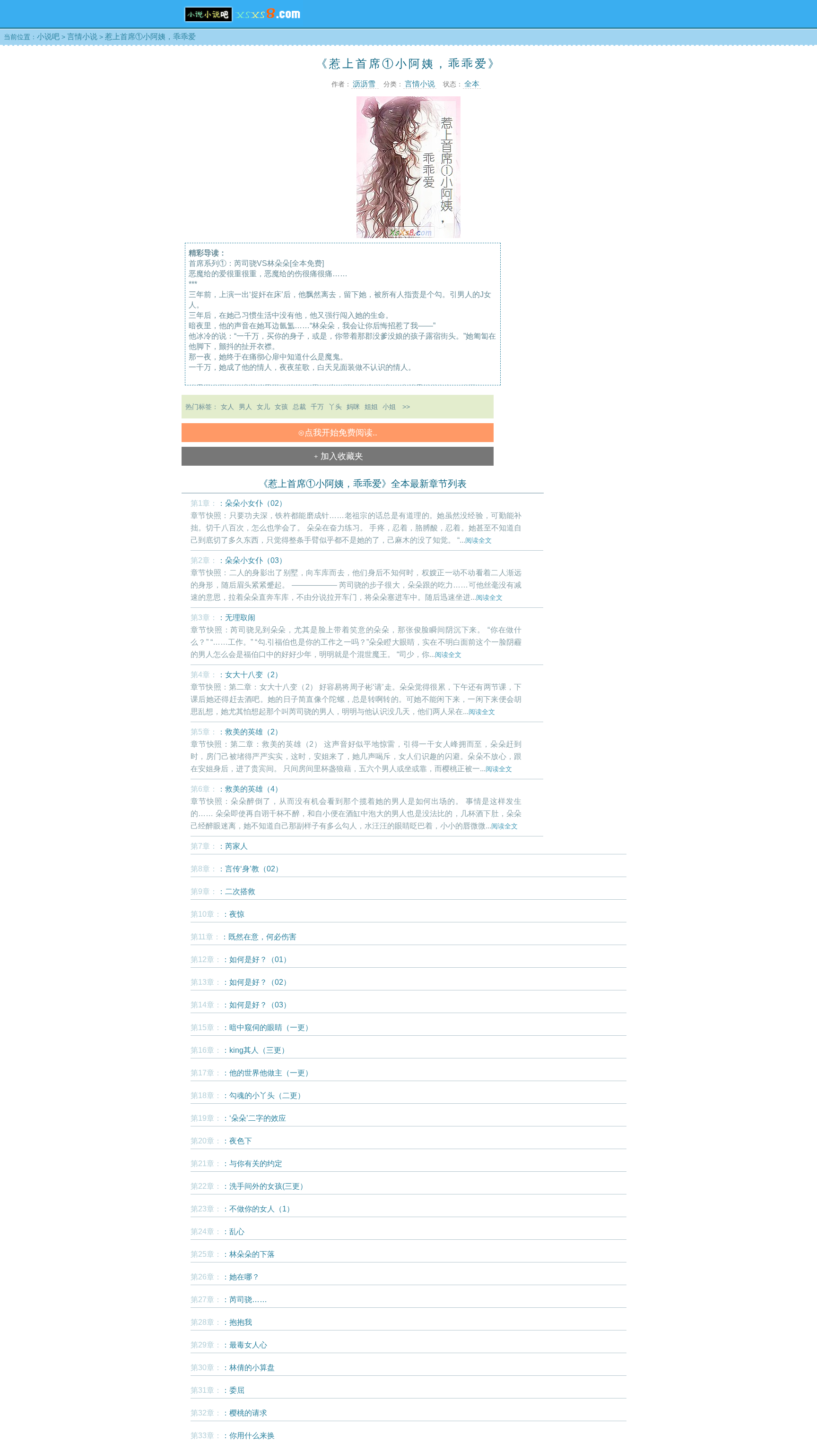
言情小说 (82, 37)
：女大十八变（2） (249, 675)
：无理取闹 (236, 618)
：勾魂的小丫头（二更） (263, 1095)
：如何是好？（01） (256, 959)
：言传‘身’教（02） (250, 869)
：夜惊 (233, 914)
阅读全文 (478, 540)
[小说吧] (242, 25)
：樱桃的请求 (244, 1413)
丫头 (335, 406)
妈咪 (353, 406)
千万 (317, 406)
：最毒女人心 (244, 1345)
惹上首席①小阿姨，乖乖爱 (150, 37)
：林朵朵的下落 (248, 1254)
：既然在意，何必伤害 (258, 937)
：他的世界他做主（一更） (267, 1073)
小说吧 (48, 37)
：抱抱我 (237, 1322)
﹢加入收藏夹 (337, 456)
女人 (227, 406)
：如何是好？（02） (256, 982)
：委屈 (233, 1390)
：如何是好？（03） (256, 1005)
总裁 (299, 406)
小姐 (389, 406)
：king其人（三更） (255, 1050)
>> (406, 406)
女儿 (263, 406)
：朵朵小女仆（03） (252, 560)
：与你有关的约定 (252, 1164)
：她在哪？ (241, 1277)
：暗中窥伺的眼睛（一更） (267, 1027)
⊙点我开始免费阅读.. (337, 432)
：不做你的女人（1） (258, 1209)
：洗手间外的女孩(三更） (264, 1186)
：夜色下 (237, 1141)
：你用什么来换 (248, 1436)
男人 (245, 406)
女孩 (281, 406)
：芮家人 (232, 846)
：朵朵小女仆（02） (252, 503)
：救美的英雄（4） (249, 789)
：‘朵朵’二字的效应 (254, 1118)
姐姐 (371, 406)
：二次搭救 (236, 891)
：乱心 (233, 1232)
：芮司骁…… (244, 1300)
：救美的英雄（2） (249, 732)
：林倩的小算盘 (248, 1368)
